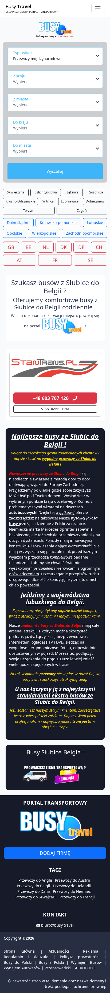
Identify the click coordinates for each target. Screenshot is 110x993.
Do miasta (22, 145)
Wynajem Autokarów (22, 967)
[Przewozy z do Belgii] (55, 368)
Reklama (90, 951)
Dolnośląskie (18, 222)
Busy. (32, 8)
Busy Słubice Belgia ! (55, 752)
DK (63, 247)
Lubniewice (69, 201)
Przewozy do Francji (77, 896)
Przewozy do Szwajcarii (36, 896)
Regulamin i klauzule (26, 956)
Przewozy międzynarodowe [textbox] (37, 58)
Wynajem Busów (86, 962)
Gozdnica (96, 192)
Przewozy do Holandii (72, 885)
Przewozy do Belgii (33, 885)
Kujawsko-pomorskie (58, 222)
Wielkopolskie (44, 233)
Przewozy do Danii (33, 891)
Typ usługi (22, 52)
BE (28, 247)
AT (19, 260)
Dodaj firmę (55, 853)
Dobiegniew (95, 201)
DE (81, 247)
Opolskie (14, 233)
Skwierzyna (16, 192)
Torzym (28, 210)
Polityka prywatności (80, 956)
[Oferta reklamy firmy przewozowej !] (55, 773)
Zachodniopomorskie (84, 233)
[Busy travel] (55, 825)
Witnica (48, 201)
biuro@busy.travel (57, 925)
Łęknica (72, 192)
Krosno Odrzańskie (20, 201)
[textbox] (53, 80)
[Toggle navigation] (97, 8)
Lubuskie (95, 222)
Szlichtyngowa (46, 192)
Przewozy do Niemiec (72, 891)
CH (99, 247)
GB (11, 247)
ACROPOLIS (85, 967)
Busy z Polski (51, 962)
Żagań (82, 210)
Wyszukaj (55, 171)
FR (55, 260)
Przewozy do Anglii (35, 880)
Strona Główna (19, 951)
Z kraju (19, 75)
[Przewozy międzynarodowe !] (62, 325)
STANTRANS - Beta (55, 409)
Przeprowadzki (58, 967)
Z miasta (20, 99)
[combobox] (56, 56)
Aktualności (59, 951)
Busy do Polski (18, 962)
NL (46, 247)
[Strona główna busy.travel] (55, 29)
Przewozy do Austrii (72, 880)
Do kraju (20, 122)
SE (90, 260)
